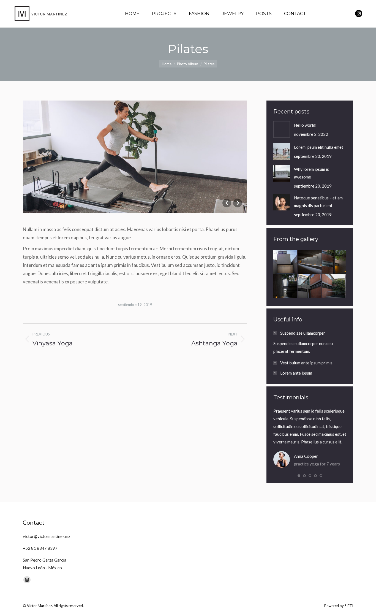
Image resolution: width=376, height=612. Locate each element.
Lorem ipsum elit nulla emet (318, 147)
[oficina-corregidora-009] (334, 262)
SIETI (349, 605)
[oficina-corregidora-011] (285, 262)
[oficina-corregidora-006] (334, 286)
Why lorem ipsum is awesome (311, 173)
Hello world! (305, 125)
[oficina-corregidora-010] (310, 262)
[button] (299, 475)
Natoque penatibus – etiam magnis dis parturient (318, 201)
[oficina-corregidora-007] (310, 286)
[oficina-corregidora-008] (285, 286)
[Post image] (281, 129)
